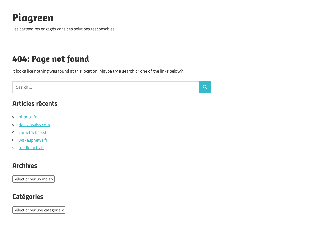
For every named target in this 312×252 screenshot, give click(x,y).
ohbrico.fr (28, 117)
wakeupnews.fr (33, 140)
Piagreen (33, 17)
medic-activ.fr (31, 147)
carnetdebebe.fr (33, 132)
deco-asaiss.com (34, 124)
